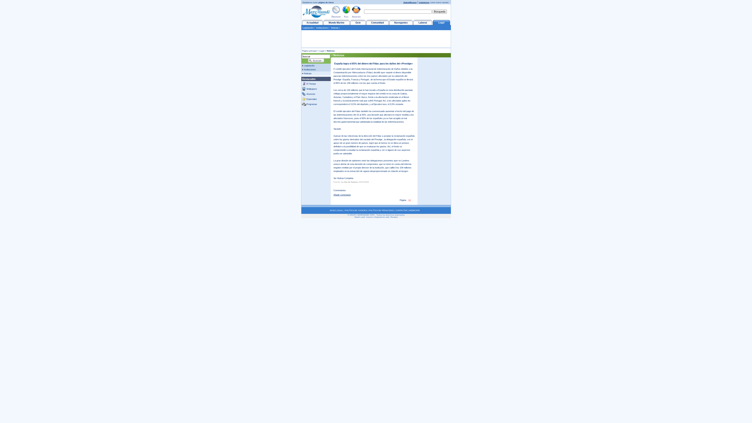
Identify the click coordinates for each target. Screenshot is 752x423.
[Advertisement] (376, 39)
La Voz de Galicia (349, 182)
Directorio (336, 16)
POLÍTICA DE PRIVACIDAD (381, 210)
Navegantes (401, 22)
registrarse (424, 2)
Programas (311, 104)
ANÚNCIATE (414, 210)
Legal (441, 22)
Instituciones (322, 28)
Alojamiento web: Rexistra (386, 217)
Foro (346, 16)
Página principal (309, 51)
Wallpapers (311, 89)
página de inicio (326, 2)
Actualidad (312, 22)
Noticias (335, 28)
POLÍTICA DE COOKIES (356, 210)
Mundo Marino (336, 22)
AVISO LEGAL (336, 210)
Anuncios (356, 16)
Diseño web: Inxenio (363, 217)
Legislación (308, 28)
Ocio (358, 22)
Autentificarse (410, 2)
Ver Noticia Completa (343, 178)
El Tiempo (311, 84)
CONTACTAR (401, 210)
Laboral (422, 22)
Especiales (311, 99)
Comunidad (377, 22)
